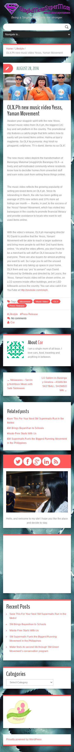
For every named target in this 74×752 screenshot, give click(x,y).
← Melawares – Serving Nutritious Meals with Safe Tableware (19, 384)
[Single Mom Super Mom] (37, 9)
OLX (55, 301)
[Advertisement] (37, 564)
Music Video (42, 301)
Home (9, 48)
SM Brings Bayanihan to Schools (25, 428)
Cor (12, 322)
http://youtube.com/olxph (34, 290)
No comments (19, 318)
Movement (25, 301)
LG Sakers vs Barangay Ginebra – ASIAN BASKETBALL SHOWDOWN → (54, 384)
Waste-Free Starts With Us (21, 433)
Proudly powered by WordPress (24, 739)
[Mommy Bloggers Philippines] (19, 712)
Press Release (16, 306)
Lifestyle (19, 48)
